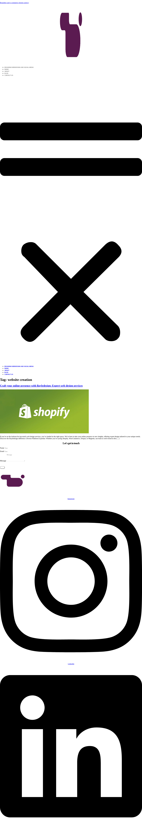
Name (2, 448)
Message (3, 461)
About (6, 71)
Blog (6, 73)
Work (6, 69)
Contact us (8, 75)
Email (2, 451)
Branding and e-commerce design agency (14, 3)
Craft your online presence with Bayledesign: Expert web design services (41, 385)
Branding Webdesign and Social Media (19, 67)
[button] (71, 221)
